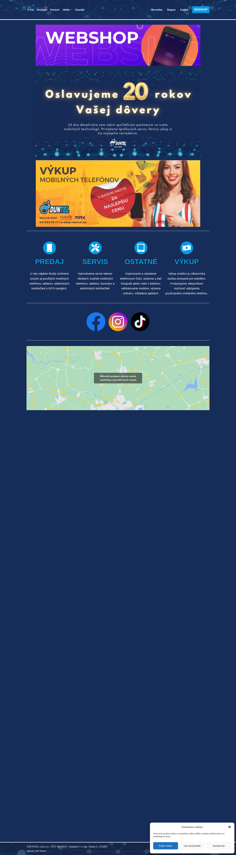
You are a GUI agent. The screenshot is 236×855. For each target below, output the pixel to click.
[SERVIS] (95, 247)
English (184, 9)
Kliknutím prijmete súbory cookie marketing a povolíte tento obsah (118, 378)
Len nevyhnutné (192, 845)
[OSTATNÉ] (141, 247)
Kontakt (79, 9)
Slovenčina (156, 9)
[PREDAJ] (49, 247)
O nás (30, 9)
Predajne (42, 9)
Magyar (171, 9)
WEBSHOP (201, 9)
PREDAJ (49, 261)
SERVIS (95, 261)
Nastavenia (219, 845)
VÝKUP (187, 261)
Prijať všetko (165, 845)
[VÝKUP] (186, 247)
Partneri (54, 9)
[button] (229, 827)
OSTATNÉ (141, 261)
